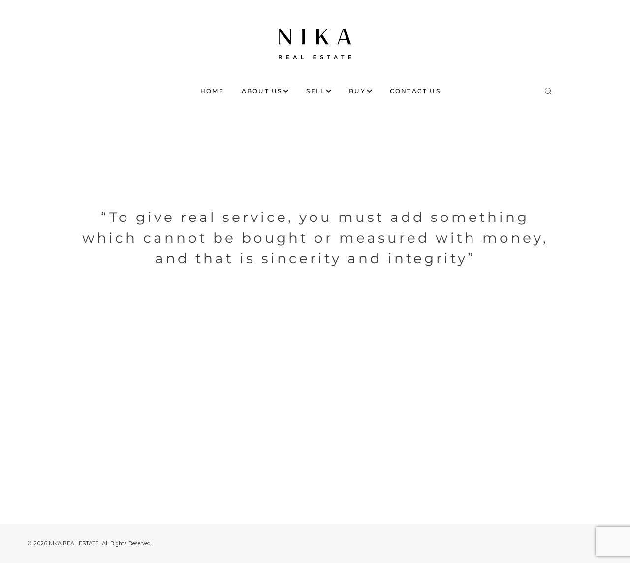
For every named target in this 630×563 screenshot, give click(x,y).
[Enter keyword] (549, 89)
